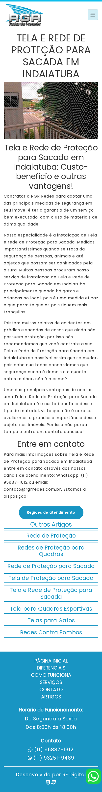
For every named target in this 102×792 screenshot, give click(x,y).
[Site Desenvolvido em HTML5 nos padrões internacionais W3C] (48, 782)
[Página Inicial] (25, 14)
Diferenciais (51, 668)
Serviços (51, 682)
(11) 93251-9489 (53, 758)
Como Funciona (51, 675)
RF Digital (74, 774)
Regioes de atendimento (51, 512)
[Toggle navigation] (93, 14)
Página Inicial (51, 661)
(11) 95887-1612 (54, 749)
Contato (51, 689)
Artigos (51, 696)
